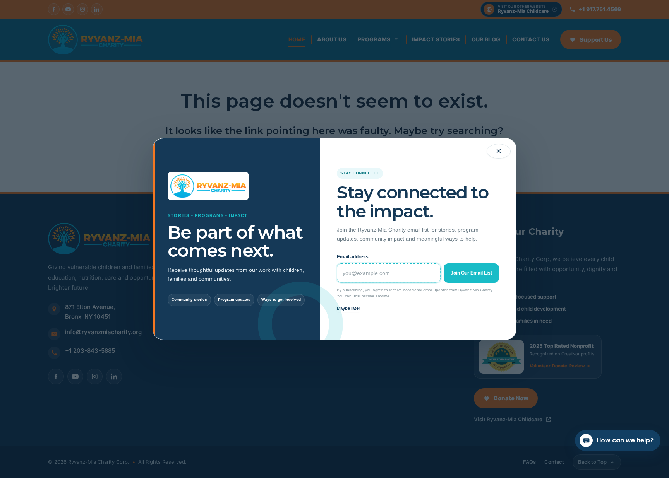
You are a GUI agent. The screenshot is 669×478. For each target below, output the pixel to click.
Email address (353, 256)
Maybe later (348, 308)
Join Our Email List (471, 273)
